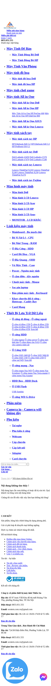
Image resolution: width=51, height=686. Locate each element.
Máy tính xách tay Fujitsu (26, 180)
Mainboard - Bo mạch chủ (27, 232)
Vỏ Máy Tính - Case (23, 265)
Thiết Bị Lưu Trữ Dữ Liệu (25, 313)
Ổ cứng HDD (19, 334)
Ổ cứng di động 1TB (21, 324)
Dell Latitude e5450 (20, 157)
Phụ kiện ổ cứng (21, 431)
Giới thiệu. (11, 570)
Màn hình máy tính (20, 186)
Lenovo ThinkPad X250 (27, 172)
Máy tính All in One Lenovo (27, 126)
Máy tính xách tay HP (24, 138)
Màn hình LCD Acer (23, 203)
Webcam (17, 436)
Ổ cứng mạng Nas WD (22, 371)
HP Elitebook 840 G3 (40, 144)
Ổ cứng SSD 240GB (21, 355)
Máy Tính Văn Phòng (22, 66)
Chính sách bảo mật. (15, 551)
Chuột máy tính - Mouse (25, 282)
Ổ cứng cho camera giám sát (29, 343)
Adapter (16, 453)
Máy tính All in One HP (25, 108)
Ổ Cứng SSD (19, 350)
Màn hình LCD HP (23, 208)
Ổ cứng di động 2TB (40, 324)
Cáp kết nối (18, 447)
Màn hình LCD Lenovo (25, 197)
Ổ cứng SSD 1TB (20, 358)
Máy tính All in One (20, 96)
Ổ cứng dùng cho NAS (29, 342)
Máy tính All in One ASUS (27, 121)
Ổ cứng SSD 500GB (40, 355)
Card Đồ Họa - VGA (23, 254)
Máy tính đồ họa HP (23, 84)
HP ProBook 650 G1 (21, 146)
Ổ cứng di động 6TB (21, 329)
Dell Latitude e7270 (38, 157)
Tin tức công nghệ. (15, 563)
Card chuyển (19, 458)
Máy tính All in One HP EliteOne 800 (30, 114)
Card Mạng (18, 307)
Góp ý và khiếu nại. (15, 554)
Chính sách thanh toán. (16, 546)
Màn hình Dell (20, 192)
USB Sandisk (18, 391)
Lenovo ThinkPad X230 (22, 170)
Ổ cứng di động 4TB (21, 327)
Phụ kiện (13, 419)
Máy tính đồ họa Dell (24, 78)
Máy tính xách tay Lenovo (27, 164)
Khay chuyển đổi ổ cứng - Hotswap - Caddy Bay (26, 300)
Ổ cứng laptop (18, 340)
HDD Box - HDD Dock (25, 380)
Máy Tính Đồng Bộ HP (25, 60)
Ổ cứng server (31, 340)
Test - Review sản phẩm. (17, 565)
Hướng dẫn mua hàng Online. (19, 539)
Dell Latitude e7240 (38, 159)
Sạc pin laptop (20, 287)
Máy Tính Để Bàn (19, 48)
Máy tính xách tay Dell (25, 151)
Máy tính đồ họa (18, 72)
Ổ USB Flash (19, 386)
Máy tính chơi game (20, 90)
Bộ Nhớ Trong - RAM (24, 243)
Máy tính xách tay (19, 133)
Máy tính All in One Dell (25, 102)
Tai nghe (17, 425)
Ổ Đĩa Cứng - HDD (23, 248)
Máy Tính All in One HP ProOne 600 (28, 113)
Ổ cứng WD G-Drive (23, 397)
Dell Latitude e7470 (20, 159)
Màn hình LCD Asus (23, 214)
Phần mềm (14, 403)
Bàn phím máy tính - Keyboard (29, 293)
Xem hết (34, 329)
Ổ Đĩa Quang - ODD (23, 259)
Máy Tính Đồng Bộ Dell (25, 54)
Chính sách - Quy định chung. (20, 549)
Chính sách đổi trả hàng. (17, 544)
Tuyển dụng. (12, 573)
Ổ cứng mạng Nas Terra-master (34, 373)
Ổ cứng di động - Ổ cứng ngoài (29, 319)
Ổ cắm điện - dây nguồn (25, 276)
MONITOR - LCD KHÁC (26, 220)
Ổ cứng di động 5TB (40, 327)
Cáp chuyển (18, 442)
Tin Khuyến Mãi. (14, 568)
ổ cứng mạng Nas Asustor (31, 374)
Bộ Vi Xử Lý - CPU (23, 237)
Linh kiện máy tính (20, 226)
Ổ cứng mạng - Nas (23, 365)
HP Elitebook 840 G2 (21, 144)
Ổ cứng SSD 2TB (36, 358)
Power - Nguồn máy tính (26, 270)
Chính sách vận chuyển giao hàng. (21, 541)
